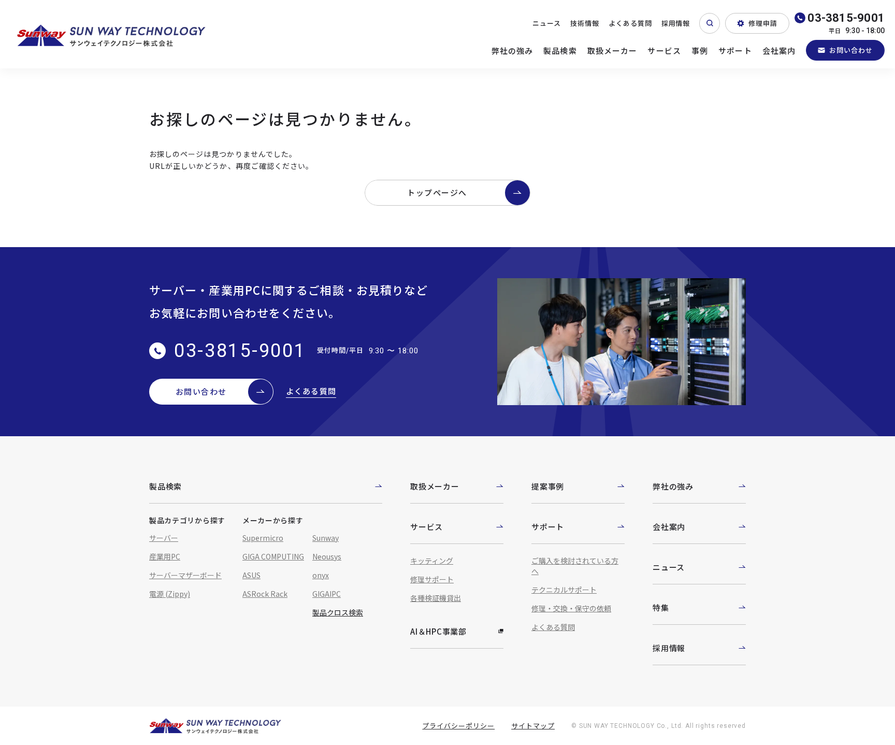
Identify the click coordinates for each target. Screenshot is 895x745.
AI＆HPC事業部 (438, 631)
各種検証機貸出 (435, 598)
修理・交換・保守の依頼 (571, 608)
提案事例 (547, 486)
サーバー (163, 538)
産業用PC (164, 556)
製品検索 (560, 50)
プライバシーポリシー (458, 725)
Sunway (325, 538)
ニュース (546, 23)
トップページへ (437, 192)
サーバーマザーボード (185, 575)
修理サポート (432, 579)
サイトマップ (533, 725)
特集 (661, 607)
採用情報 (675, 23)
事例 (699, 50)
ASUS (251, 575)
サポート (735, 50)
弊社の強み (512, 50)
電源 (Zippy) (169, 594)
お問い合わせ (851, 50)
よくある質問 (630, 23)
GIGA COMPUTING (273, 556)
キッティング (431, 560)
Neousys (326, 556)
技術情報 (584, 23)
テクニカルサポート (564, 589)
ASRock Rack (264, 594)
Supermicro (262, 538)
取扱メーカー (612, 50)
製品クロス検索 (337, 612)
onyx (320, 575)
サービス (664, 50)
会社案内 (779, 50)
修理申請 (762, 23)
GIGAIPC (326, 594)
